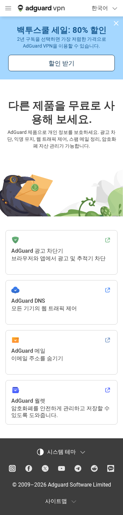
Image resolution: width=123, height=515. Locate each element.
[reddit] (94, 468)
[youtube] (61, 468)
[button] (116, 23)
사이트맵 (56, 501)
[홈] (40, 8)
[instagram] (12, 468)
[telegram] (78, 468)
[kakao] (111, 468)
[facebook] (29, 468)
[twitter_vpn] (45, 468)
